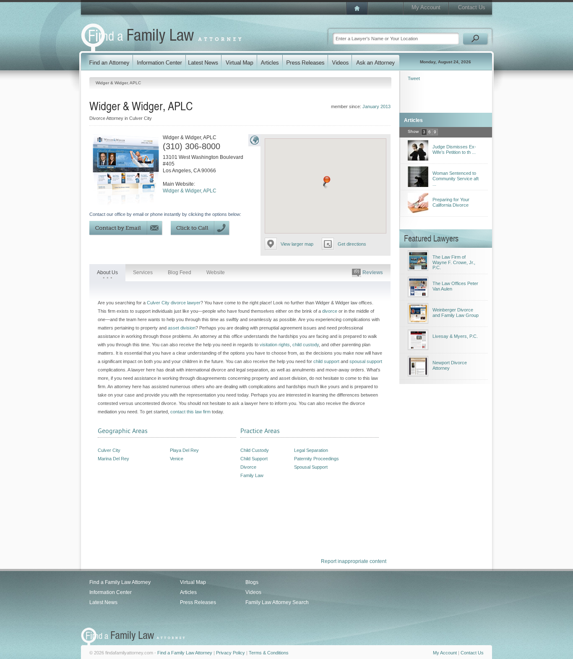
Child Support (254, 458)
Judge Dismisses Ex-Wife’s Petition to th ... (454, 149)
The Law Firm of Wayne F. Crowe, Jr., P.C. (453, 262)
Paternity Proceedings (316, 458)
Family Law (251, 475)
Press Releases (198, 602)
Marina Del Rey (113, 458)
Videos (253, 592)
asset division (181, 327)
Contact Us (471, 7)
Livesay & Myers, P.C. (455, 336)
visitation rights (275, 344)
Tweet (414, 78)
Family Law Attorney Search (277, 602)
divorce (329, 311)
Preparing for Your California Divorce (450, 202)
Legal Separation (311, 450)
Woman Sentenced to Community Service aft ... (455, 179)
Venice (176, 458)
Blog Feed (179, 272)
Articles (188, 592)
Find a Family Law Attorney (120, 582)
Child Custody (254, 450)
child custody (305, 344)
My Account (426, 7)
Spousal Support (311, 467)
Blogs (251, 582)
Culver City (109, 450)
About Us (107, 272)
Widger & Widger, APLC (189, 191)
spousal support (365, 361)
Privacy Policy (230, 652)
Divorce (248, 467)
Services (143, 272)
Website (215, 272)
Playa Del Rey (184, 450)
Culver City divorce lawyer (174, 302)
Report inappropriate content (353, 561)
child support (326, 361)
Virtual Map (193, 582)
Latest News (103, 602)
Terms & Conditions (269, 652)
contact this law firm (190, 411)
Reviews (368, 272)
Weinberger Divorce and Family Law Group (455, 312)
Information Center (110, 592)
